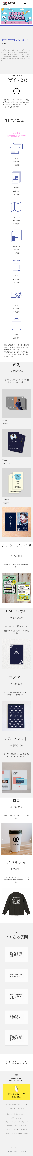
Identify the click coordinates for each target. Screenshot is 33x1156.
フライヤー (16, 187)
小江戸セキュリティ (20, 1114)
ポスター (16, 276)
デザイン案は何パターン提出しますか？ (16, 996)
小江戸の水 (25, 1133)
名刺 (16, 158)
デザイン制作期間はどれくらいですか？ (16, 954)
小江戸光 (16, 1126)
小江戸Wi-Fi (23, 1126)
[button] (25, 3)
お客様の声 (12, 1108)
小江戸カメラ (24, 1122)
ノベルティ (16, 334)
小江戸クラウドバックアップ (12, 1122)
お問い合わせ (21, 1108)
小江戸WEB (15, 1129)
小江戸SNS (18, 1133)
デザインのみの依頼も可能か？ (16, 975)
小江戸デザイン (23, 1129)
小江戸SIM (8, 1129)
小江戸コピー (10, 1114)
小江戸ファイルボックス (16, 1118)
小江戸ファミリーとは (14, 1104)
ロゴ (16, 305)
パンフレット (16, 217)
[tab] (16, 954)
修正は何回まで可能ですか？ (16, 1017)
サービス (25, 1104)
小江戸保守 (9, 1126)
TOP (6, 1104)
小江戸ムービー (10, 1133)
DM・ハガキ (16, 246)
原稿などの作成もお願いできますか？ (16, 1038)
